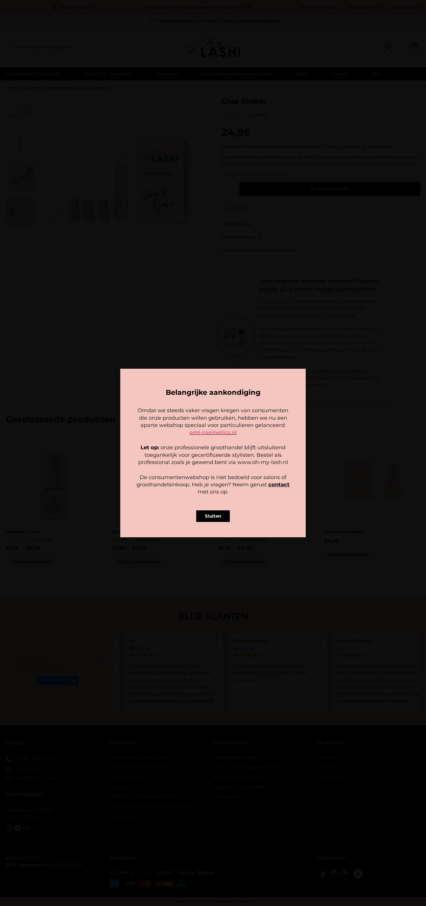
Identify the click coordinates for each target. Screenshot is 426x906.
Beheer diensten (162, 460)
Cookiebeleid (196, 489)
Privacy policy (226, 489)
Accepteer (177, 476)
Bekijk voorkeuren (249, 476)
